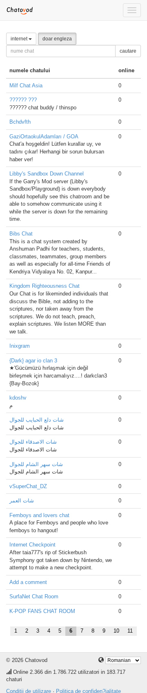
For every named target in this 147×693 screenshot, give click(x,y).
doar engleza (57, 39)
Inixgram (19, 346)
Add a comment (28, 582)
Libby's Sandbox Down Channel (46, 174)
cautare (128, 51)
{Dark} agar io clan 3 (33, 361)
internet (20, 39)
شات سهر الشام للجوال (36, 464)
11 (130, 631)
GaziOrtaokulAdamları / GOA (43, 136)
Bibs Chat (21, 234)
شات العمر (21, 501)
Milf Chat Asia (25, 85)
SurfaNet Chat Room (33, 596)
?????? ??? (23, 100)
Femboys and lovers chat (39, 515)
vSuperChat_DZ (28, 486)
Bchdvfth (20, 122)
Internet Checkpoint (32, 545)
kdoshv (18, 398)
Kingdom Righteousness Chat (44, 286)
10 (116, 631)
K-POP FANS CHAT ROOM (42, 611)
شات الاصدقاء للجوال (33, 442)
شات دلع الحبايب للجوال (36, 420)
